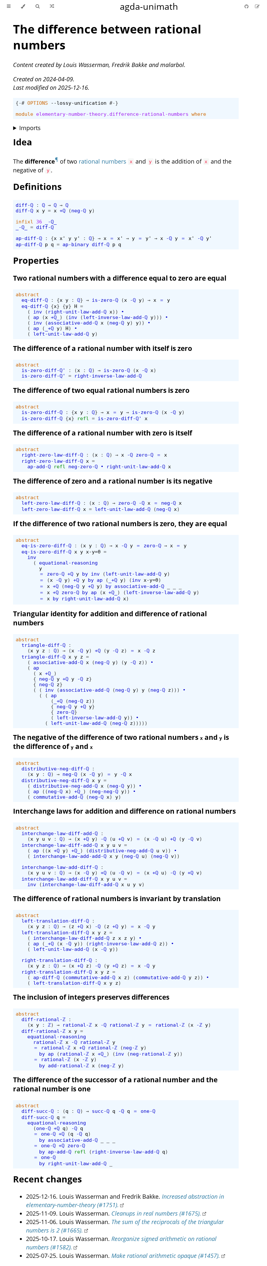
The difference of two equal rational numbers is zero (101, 390)
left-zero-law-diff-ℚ (50, 503)
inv (37, 311)
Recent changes (47, 1179)
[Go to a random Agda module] (52, 6)
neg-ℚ (78, 210)
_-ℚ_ (51, 221)
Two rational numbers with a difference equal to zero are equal (119, 278)
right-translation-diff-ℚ (56, 960)
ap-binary (76, 244)
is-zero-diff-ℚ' (43, 370)
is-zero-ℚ (105, 300)
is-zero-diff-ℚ (42, 412)
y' (77, 238)
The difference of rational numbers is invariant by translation (117, 898)
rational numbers (102, 161)
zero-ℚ (144, 455)
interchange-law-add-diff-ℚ (59, 867)
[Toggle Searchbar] (37, 6)
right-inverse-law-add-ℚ (108, 376)
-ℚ (169, 238)
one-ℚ (148, 1111)
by (85, 574)
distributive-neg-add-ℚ (65, 786)
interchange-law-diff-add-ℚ (59, 833)
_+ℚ (49, 328)
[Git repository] (247, 6)
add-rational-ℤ (68, 1065)
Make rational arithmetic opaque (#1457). (165, 1255)
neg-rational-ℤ (150, 1054)
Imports (30, 128)
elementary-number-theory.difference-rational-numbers (112, 114)
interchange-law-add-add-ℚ (69, 856)
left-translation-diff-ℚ (55, 921)
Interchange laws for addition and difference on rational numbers (124, 811)
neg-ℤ (130, 1047)
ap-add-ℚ (39, 466)
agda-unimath (149, 6)
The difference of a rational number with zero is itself (102, 432)
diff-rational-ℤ (43, 1019)
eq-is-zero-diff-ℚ (46, 545)
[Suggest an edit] (257, 6)
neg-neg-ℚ (105, 791)
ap (36, 317)
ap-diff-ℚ (29, 238)
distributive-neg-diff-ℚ (55, 768)
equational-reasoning (68, 563)
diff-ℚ (24, 205)
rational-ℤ (77, 1025)
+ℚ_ (55, 317)
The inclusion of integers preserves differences (91, 997)
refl (83, 418)
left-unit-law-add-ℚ (61, 334)
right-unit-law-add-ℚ (77, 311)
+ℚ (62, 210)
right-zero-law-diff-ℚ (52, 455)
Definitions (37, 186)
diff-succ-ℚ (37, 1111)
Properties (36, 260)
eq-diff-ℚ (34, 300)
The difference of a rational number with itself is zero (102, 348)
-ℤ (199, 1025)
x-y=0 (93, 551)
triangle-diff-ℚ (43, 645)
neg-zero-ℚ (83, 466)
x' (62, 238)
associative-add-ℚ (73, 323)
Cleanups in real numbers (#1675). (156, 1213)
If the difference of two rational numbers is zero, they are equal (120, 523)
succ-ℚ (100, 1111)
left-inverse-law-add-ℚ (115, 317)
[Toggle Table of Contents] (9, 6)
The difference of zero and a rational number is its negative (112, 481)
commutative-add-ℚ (58, 797)
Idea (22, 142)
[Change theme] (23, 6)
